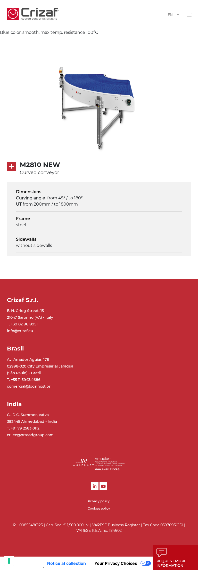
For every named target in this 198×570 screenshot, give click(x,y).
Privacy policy (99, 501)
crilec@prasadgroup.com (30, 435)
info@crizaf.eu (20, 331)
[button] (189, 15)
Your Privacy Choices (115, 563)
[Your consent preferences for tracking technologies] (9, 561)
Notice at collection (66, 563)
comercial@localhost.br (29, 386)
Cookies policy (99, 508)
